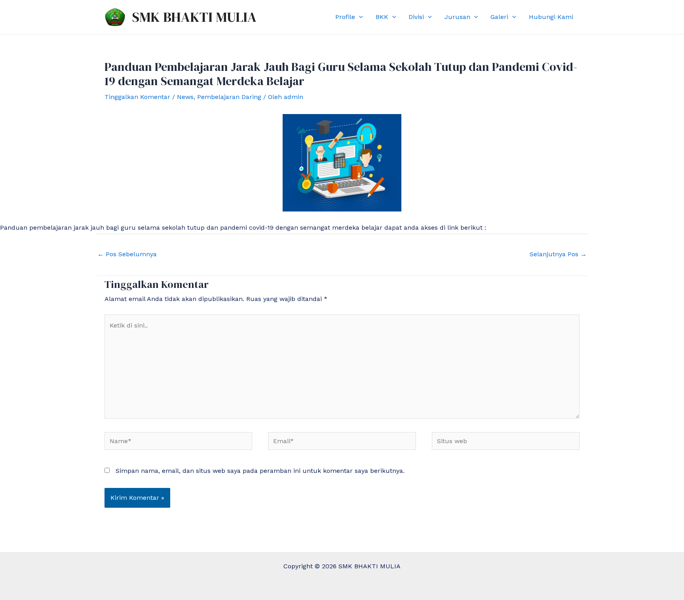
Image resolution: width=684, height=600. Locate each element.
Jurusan (457, 17)
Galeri (499, 17)
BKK (382, 17)
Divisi (416, 17)
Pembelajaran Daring (229, 97)
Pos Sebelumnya (127, 254)
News (185, 97)
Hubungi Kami (551, 17)
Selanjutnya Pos (558, 254)
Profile (345, 17)
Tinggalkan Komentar (137, 97)
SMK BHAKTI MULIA (194, 17)
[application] (359, 17)
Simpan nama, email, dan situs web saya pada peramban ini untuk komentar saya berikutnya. (260, 470)
